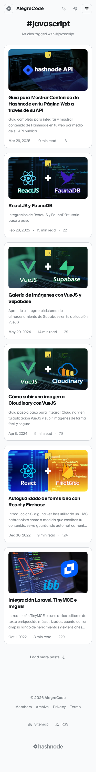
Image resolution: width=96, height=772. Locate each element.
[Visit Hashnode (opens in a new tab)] (48, 746)
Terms (75, 707)
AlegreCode (30, 8)
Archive (42, 707)
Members (23, 707)
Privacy (59, 707)
